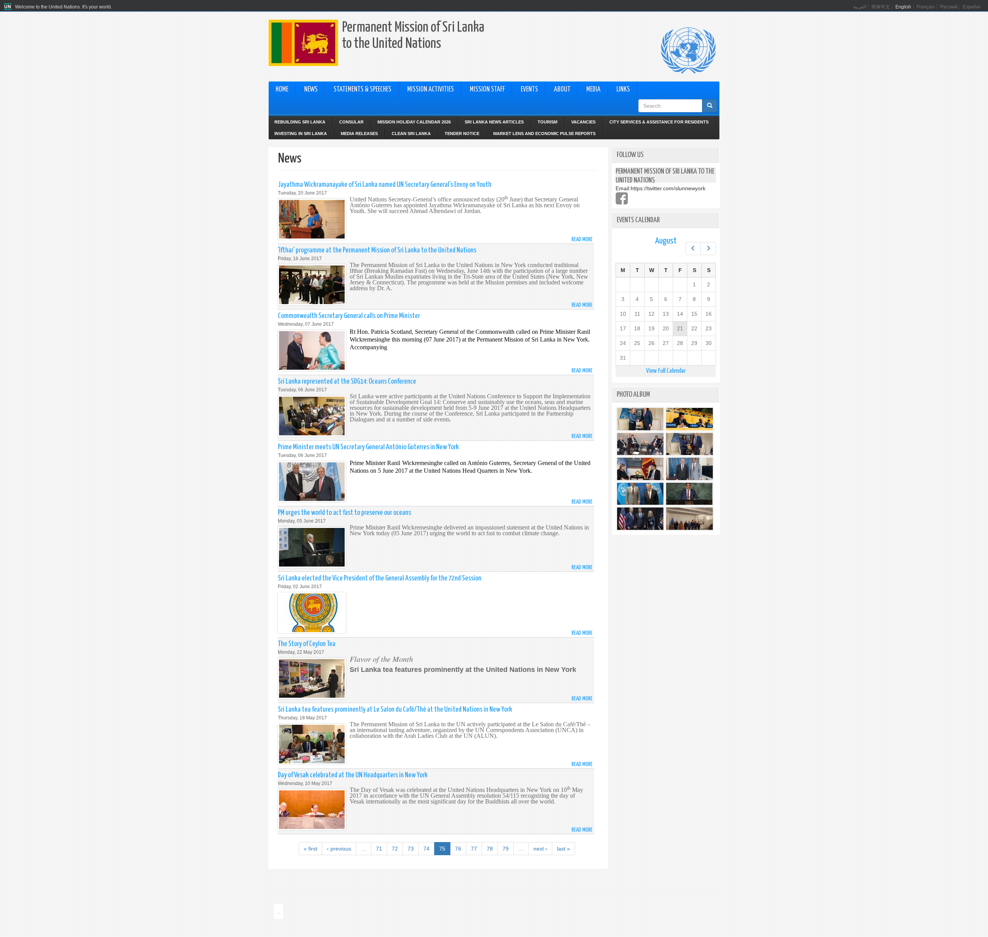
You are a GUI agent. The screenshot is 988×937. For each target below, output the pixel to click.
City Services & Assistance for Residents (659, 122)
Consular (351, 122)
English (903, 7)
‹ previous (339, 849)
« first (310, 849)
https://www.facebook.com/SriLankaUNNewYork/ (622, 198)
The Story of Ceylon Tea (306, 644)
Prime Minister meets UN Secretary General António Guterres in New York (368, 447)
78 (490, 849)
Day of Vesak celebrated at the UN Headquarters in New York (353, 775)
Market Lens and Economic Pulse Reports (544, 133)
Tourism (547, 122)
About (562, 89)
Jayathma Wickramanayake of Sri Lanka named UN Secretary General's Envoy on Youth (384, 184)
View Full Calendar (666, 371)
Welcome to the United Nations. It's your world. (63, 7)
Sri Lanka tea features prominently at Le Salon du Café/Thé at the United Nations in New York (395, 709)
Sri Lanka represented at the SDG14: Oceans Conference (347, 381)
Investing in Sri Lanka (300, 133)
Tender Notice (462, 133)
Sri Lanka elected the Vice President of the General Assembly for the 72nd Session (379, 578)
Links (623, 89)
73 (411, 849)
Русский (949, 7)
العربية (859, 7)
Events (529, 89)
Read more (582, 239)
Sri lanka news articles (494, 122)
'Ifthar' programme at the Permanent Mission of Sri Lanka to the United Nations (377, 250)
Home (282, 89)
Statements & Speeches (362, 89)
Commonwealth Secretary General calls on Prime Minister (349, 316)
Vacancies (583, 122)
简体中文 (880, 7)
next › (540, 849)
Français (926, 7)
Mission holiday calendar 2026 (414, 122)
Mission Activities (430, 89)
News (311, 89)
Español (971, 7)
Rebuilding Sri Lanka (299, 122)
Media (593, 89)
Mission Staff (487, 89)
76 (458, 849)
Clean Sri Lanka (411, 133)
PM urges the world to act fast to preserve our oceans (344, 512)
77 (474, 849)
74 (426, 849)
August (666, 241)
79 (505, 849)
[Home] (9, 7)
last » (563, 849)
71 (379, 849)
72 (395, 849)
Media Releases (359, 133)
